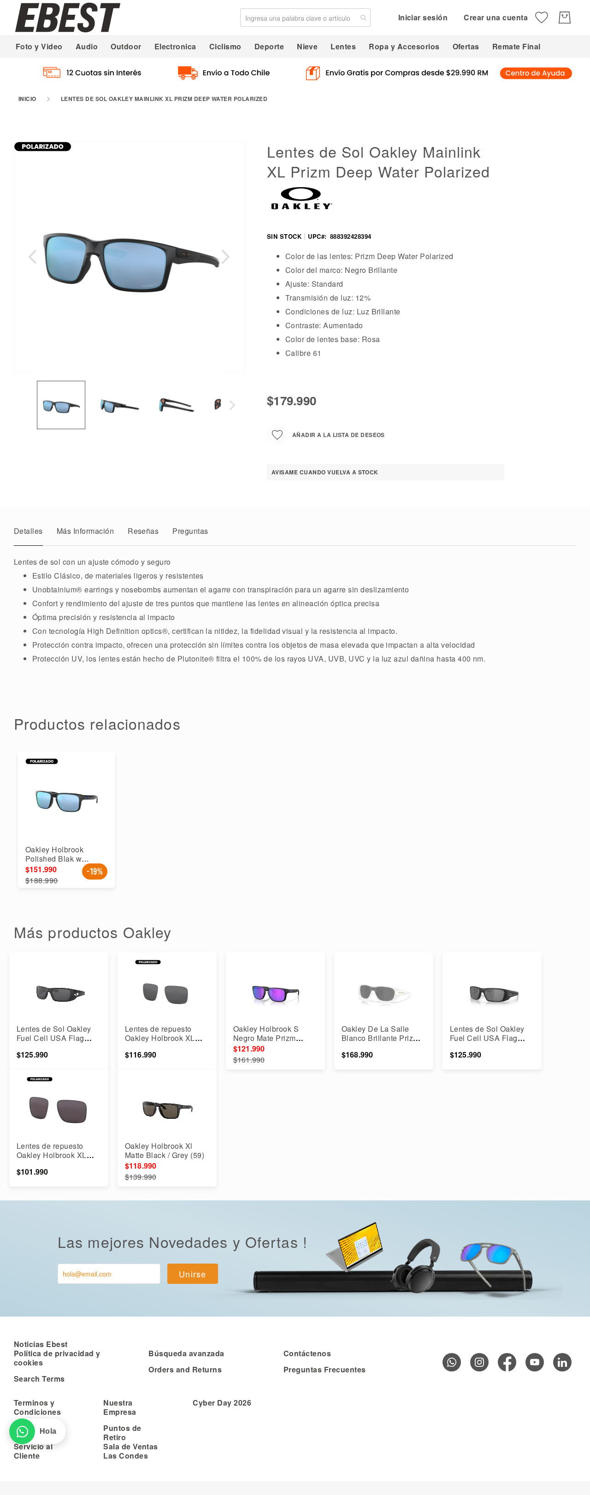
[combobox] (305, 17)
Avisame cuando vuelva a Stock (324, 472)
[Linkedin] (562, 1362)
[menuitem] (39, 46)
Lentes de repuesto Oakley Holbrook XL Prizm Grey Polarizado (56, 1155)
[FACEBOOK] (507, 1362)
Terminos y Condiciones (37, 1407)
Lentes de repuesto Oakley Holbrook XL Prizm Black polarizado (165, 1037)
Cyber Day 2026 (222, 1402)
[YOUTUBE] (534, 1362)
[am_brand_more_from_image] (59, 992)
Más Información (85, 531)
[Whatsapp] (451, 1362)
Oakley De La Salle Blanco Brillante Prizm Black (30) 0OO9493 (380, 1037)
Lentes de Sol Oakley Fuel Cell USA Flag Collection (487, 1037)
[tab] (28, 533)
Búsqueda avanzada (186, 1353)
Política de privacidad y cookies (57, 1358)
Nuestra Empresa (119, 1407)
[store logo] (68, 17)
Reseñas (143, 531)
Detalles (28, 531)
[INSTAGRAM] (479, 1362)
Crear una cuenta (496, 17)
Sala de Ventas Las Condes (130, 1451)
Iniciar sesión (423, 17)
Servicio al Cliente (33, 1451)
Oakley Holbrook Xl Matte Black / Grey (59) (164, 1150)
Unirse (192, 1274)
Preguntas (190, 531)
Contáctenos (307, 1353)
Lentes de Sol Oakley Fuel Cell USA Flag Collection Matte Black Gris (56, 1042)
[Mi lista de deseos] (541, 17)
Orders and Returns (185, 1369)
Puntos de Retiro (122, 1432)
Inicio (27, 99)
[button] (32, 257)
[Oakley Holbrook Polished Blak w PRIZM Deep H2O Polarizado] (66, 799)
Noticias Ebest (41, 1344)
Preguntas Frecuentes (324, 1369)
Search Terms (39, 1378)
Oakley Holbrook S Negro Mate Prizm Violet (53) (266, 1037)
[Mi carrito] (564, 17)
